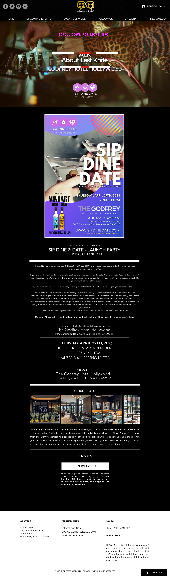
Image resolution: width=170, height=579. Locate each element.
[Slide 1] (85, 102)
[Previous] (15, 64)
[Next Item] (135, 409)
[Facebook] (5, 6)
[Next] (155, 64)
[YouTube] (18, 6)
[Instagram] (25, 6)
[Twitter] (12, 6)
